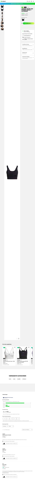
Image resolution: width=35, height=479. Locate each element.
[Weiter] (18, 338)
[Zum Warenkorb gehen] (31, 1)
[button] (2, 9)
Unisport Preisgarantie (27, 37)
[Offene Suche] (27, 1)
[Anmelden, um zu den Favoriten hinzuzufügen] (22, 23)
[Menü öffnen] (33, 1)
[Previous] (29, 344)
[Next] (32, 344)
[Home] (3, 1)
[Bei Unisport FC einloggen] (29, 1)
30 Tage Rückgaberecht (27, 35)
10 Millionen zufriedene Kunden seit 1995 (28, 39)
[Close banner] (34, 3)
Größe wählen (28, 23)
